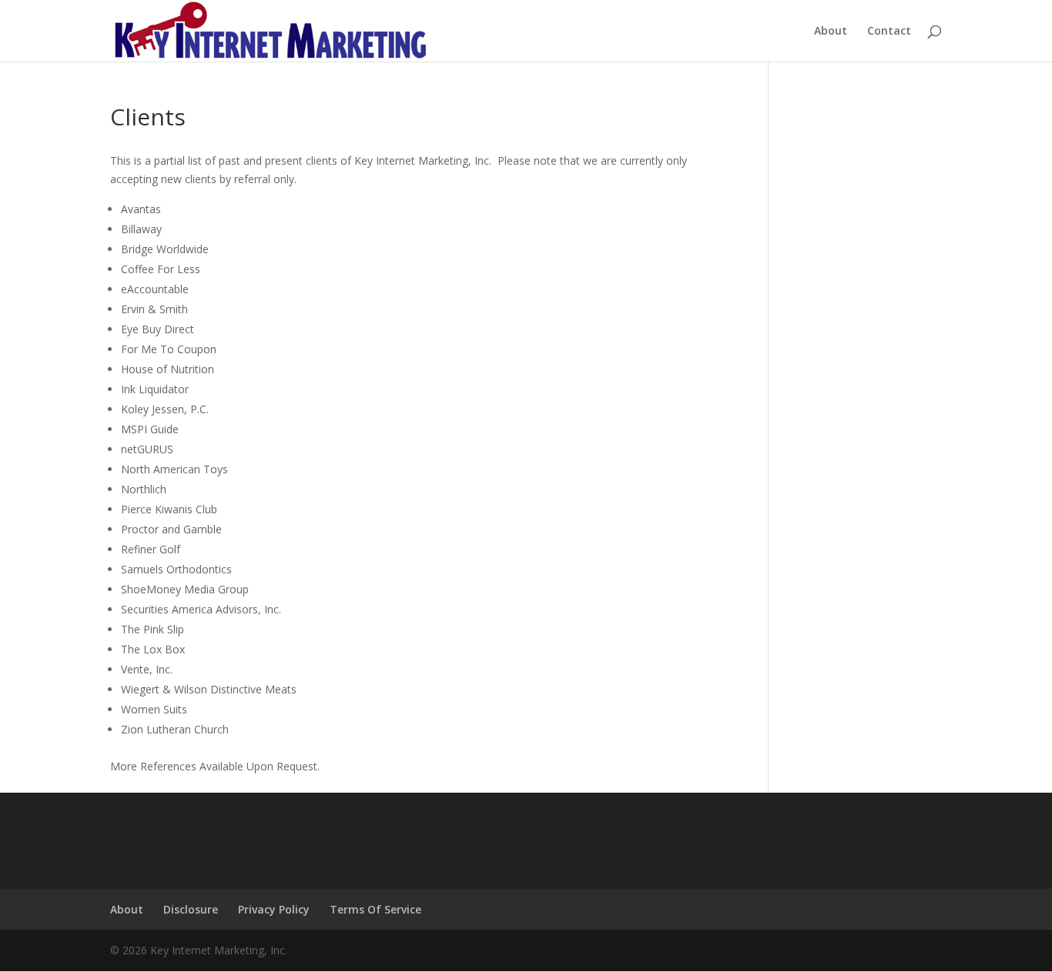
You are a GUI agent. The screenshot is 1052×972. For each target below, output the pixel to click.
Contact (889, 31)
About (830, 31)
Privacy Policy (274, 909)
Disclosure (190, 909)
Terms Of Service (375, 909)
